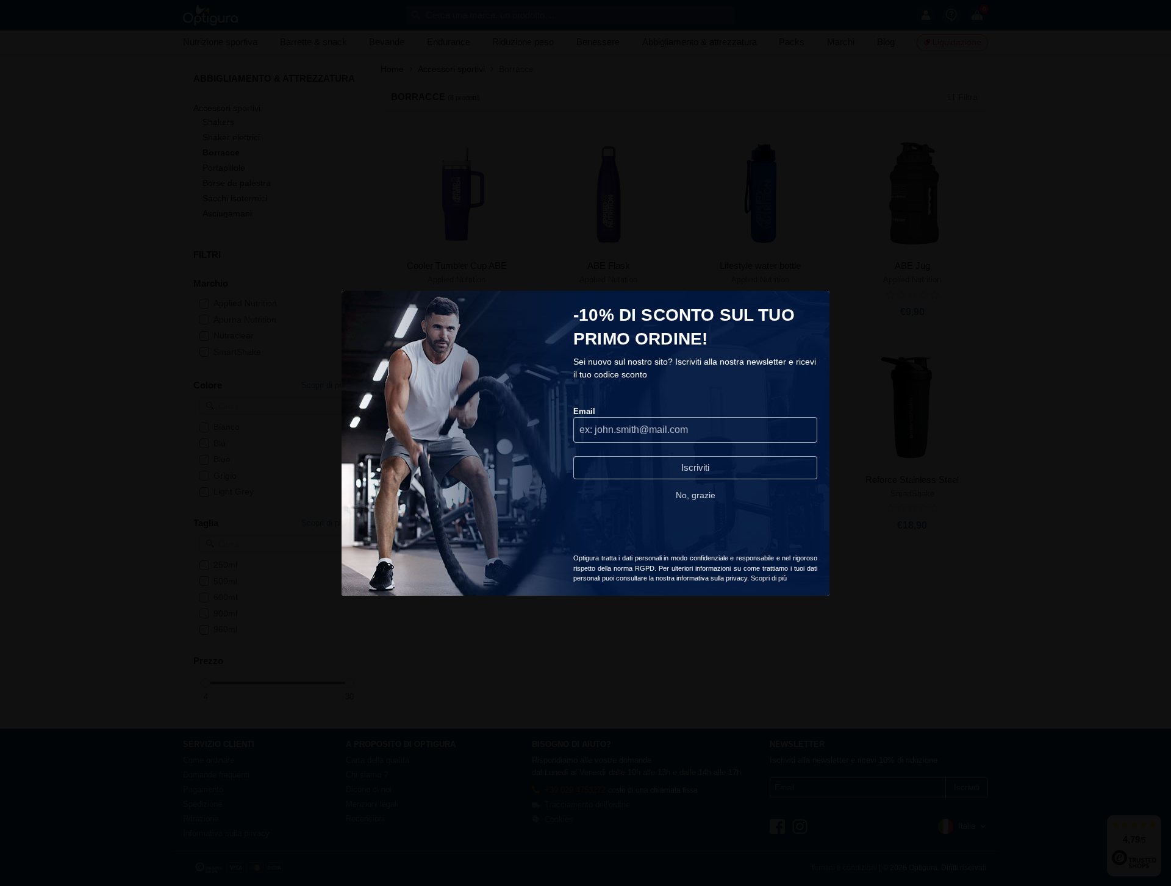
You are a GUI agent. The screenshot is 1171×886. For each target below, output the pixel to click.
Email (584, 411)
